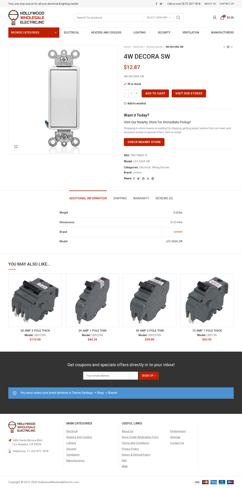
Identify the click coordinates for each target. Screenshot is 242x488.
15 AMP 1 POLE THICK (207, 330)
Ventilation (73, 454)
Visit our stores (188, 93)
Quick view (59, 296)
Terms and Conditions (135, 443)
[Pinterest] (143, 178)
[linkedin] (148, 178)
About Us (127, 431)
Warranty (141, 198)
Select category (157, 17)
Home (127, 46)
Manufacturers (75, 460)
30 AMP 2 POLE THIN (150, 330)
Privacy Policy (130, 449)
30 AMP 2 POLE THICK (35, 330)
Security (71, 449)
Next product (232, 47)
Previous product (224, 47)
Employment (178, 431)
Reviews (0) (164, 198)
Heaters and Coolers (79, 437)
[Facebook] (156, 3)
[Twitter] (160, 3)
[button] (59, 288)
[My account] (214, 17)
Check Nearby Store (144, 142)
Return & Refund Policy (136, 454)
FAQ (124, 460)
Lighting (71, 443)
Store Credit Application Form (140, 437)
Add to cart (155, 93)
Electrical (138, 46)
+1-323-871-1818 (37, 451)
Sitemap (175, 437)
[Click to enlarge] (16, 146)
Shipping (120, 198)
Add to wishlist (136, 103)
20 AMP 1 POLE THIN (92, 330)
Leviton (137, 172)
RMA (125, 466)
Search (178, 17)
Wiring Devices (154, 46)
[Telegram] (152, 178)
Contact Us (177, 443)
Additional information (88, 198)
